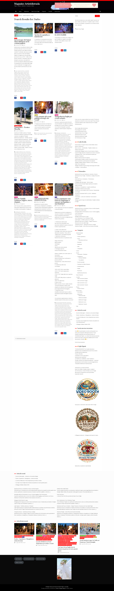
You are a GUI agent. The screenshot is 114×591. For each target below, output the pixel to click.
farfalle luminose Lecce (18, 159)
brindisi (25, 73)
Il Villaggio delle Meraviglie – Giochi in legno (84, 182)
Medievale (79, 244)
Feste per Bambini (82, 257)
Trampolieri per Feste (21, 173)
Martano (27, 80)
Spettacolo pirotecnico (82, 272)
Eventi (16, 38)
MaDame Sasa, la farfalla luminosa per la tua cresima (86, 350)
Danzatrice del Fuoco (83, 240)
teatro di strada (25, 232)
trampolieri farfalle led (21, 171)
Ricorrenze (79, 270)
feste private (21, 162)
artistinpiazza (64, 134)
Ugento (15, 91)
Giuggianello (24, 78)
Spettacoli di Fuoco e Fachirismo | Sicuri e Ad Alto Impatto (87, 208)
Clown (15, 156)
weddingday (16, 237)
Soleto (29, 87)
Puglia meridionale (20, 86)
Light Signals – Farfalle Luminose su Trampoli (84, 219)
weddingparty (57, 157)
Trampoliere (79, 248)
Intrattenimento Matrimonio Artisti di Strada (21, 163)
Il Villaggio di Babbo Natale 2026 (83, 324)
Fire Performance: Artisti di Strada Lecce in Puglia (85, 370)
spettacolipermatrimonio (59, 141)
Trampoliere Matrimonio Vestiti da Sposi (83, 363)
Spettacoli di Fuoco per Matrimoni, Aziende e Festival (86, 174)
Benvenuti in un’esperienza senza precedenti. (84, 372)
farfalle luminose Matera (27, 159)
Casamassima (26, 74)
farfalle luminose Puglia (22, 219)
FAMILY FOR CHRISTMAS (80, 210)
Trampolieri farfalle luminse (59, 148)
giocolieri (25, 162)
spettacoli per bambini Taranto (65, 323)
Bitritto (22, 73)
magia (15, 165)
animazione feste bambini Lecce (63, 305)
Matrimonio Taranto (83, 304)
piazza (35, 134)
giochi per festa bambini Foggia (60, 313)
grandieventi (63, 136)
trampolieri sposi (64, 152)
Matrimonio (26, 11)
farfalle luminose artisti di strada (23, 215)
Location (78, 277)
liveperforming (62, 137)
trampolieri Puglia (58, 152)
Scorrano (24, 87)
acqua (16, 70)
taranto (26, 89)
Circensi (16, 197)
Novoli (22, 85)
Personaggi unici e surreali (80, 129)
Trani (18, 90)
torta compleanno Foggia (59, 325)
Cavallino (23, 75)
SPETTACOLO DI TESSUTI (47, 218)
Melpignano (24, 81)
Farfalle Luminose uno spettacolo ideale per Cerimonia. (86, 360)
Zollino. (21, 91)
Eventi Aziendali (80, 262)
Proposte (44, 11)
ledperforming (57, 137)
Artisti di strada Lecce (26, 155)
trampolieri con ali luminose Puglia (61, 146)
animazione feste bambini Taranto (61, 306)
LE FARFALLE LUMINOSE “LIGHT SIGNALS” (84, 358)
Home (20, 11)
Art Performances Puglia (80, 137)
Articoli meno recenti (21, 338)
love (66, 137)
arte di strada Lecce (24, 154)
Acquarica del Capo (21, 70)
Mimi (78, 246)
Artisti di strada (79, 233)
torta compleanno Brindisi (67, 324)
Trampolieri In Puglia (21, 172)
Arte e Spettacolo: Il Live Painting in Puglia (84, 218)
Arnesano (25, 72)
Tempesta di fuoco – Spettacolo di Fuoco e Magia (85, 224)
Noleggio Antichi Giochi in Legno (82, 216)
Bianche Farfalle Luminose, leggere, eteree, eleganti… (23, 200)
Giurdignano (29, 78)
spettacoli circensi (23, 226)
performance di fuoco (45, 215)
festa (36, 133)
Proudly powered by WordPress (48, 588)
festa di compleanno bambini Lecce (64, 309)
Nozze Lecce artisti (24, 166)
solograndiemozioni (62, 140)
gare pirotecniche (49, 133)
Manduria (23, 80)
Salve (27, 86)
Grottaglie (16, 79)
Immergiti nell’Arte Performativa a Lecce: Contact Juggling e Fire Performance (30, 494)
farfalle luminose (26, 156)
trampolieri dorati (69, 147)
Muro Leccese (27, 84)
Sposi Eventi (78, 290)
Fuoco (78, 238)
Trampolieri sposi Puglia (65, 153)
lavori (26, 79)
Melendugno (19, 81)
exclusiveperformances (65, 135)
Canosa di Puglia (21, 74)
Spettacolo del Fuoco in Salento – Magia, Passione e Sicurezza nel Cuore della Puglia (75, 506)
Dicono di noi (57, 11)
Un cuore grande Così (28, 558)
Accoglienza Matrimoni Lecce (20, 151)
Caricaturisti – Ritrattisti (82, 254)
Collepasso (28, 75)
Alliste (19, 72)
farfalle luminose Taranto (24, 161)
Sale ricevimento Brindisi (82, 278)
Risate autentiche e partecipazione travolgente (85, 160)
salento (41, 134)
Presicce (30, 85)
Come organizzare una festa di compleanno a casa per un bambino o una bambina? (63, 201)
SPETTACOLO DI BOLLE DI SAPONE (40, 216)
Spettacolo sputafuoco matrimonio (42, 36)
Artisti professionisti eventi (80, 131)
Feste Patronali (79, 275)
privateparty (68, 139)
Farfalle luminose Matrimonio (81, 352)
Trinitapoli (27, 90)
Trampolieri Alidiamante (68, 143)
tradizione (44, 134)
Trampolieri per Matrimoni (65, 151)
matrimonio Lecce (17, 166)
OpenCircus (82, 206)
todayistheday (62, 142)
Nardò (15, 85)
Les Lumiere (79, 292)
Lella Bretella (82, 142)
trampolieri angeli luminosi (59, 145)
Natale (78, 268)
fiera (44, 133)
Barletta (15, 73)
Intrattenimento (80, 266)
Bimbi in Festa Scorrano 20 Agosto (82, 157)
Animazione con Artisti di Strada (82, 367)
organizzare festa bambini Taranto (61, 319)
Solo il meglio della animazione (81, 128)
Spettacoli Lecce (24, 167)
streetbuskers (57, 142)
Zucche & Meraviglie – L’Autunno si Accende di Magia (87, 313)
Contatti (50, 11)
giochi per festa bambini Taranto (66, 314)
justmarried (68, 136)
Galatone (16, 78)
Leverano (16, 80)
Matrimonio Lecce (82, 302)
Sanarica (18, 87)
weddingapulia (27, 236)
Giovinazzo (20, 78)
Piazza (77, 287)
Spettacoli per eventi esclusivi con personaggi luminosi (86, 362)
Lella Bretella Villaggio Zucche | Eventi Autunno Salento (86, 151)
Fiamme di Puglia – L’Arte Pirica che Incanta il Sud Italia (86, 226)
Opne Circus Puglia (41, 558)
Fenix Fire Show (78, 214)
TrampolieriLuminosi (65, 154)
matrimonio (57, 139)
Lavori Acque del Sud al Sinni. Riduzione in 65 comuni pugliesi (22, 41)
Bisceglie (19, 73)
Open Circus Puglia (35, 11)
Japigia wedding (19, 562)
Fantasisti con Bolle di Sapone (83, 264)
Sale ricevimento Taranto (82, 284)
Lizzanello (20, 80)
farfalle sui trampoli (24, 220)
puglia (15, 86)
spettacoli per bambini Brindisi (64, 320)
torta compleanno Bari (59, 324)
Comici (77, 250)
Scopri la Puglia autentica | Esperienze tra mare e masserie (87, 152)
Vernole (18, 91)
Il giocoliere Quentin (79, 374)
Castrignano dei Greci (18, 75)
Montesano (16, 84)
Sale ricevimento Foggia (82, 280)
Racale (25, 86)
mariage (68, 137)
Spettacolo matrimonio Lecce (19, 230)
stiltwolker (65, 141)
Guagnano (20, 79)
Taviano (28, 89)
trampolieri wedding (58, 154)
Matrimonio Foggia (82, 299)
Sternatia (20, 89)
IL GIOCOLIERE (60, 35)
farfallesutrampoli (58, 136)
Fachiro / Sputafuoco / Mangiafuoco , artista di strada (87, 315)
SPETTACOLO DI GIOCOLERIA (43, 217)
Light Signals (82, 346)
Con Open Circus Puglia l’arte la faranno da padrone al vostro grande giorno (31, 482)
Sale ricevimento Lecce (82, 282)
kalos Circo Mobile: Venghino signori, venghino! (84, 369)
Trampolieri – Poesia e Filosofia (22, 128)
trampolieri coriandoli (62, 147)
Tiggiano (15, 90)
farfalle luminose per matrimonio (20, 160)
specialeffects (68, 140)
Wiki (56, 197)
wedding (23, 236)
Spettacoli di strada (17, 167)
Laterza (23, 79)
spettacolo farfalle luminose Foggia (25, 228)
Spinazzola (16, 89)
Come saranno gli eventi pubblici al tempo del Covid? (42, 118)
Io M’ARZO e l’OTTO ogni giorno (81, 355)
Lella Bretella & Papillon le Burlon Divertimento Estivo (86, 159)
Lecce (28, 79)
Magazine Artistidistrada (27, 3)
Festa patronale (40, 133)
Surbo (23, 89)
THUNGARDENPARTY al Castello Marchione (84, 349)
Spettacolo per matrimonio (80, 357)
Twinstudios (81, 171)
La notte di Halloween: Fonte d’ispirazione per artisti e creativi (28, 480)
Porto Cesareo (25, 85)
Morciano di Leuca (22, 84)
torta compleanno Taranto (61, 326)
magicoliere (19, 165)
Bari (28, 72)
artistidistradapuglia (58, 134)
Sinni (27, 87)
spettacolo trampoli (19, 231)
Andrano (21, 72)
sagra (38, 134)
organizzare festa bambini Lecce (63, 318)
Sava (22, 87)
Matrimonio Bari (82, 295)
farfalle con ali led (20, 156)
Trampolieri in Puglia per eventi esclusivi (63, 117)
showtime (56, 140)
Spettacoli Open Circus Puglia (81, 133)
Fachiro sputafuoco (81, 236)
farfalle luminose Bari (27, 157)
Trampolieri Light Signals (62, 149)
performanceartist (62, 139)
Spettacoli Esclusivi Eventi (80, 134)
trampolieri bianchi (67, 145)
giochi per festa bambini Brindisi (65, 312)
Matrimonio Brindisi (83, 297)
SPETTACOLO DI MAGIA (38, 218)
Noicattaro (18, 85)
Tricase (24, 90)
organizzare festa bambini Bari (60, 315)
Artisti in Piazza (80, 288)
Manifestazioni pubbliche (25, 165)
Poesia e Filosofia (78, 353)
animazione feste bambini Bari (61, 302)
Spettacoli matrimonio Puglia (81, 136)
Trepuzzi (21, 90)
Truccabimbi (81, 260)
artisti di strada (19, 155)
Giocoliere (79, 242)
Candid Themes (69, 588)
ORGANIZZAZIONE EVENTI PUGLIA (41, 199)
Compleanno (80, 256)
